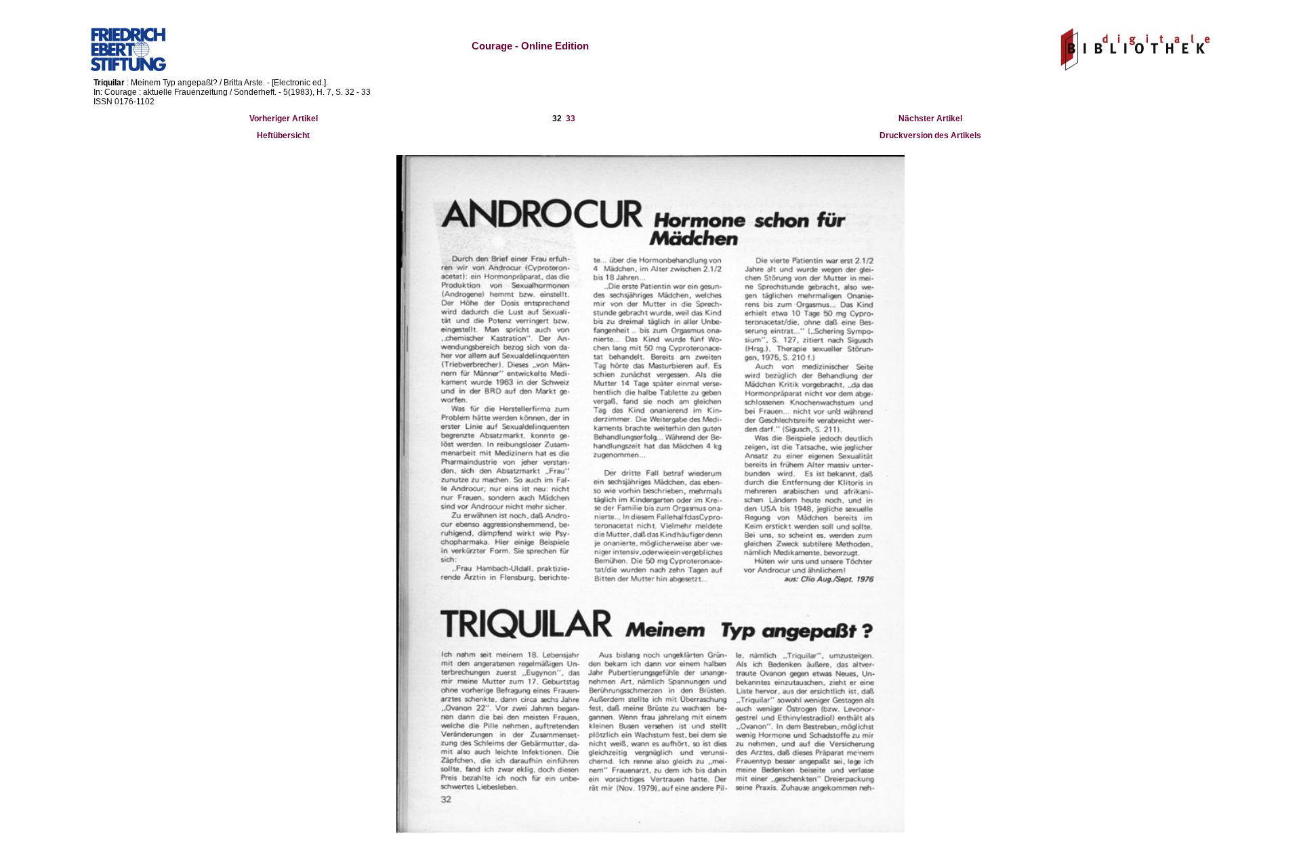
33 (570, 118)
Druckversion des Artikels (930, 135)
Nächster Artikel (930, 118)
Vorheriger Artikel (283, 118)
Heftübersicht (283, 135)
